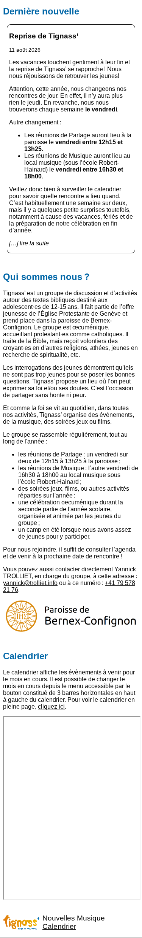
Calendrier (59, 926)
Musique (91, 918)
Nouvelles (58, 918)
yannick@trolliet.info (30, 583)
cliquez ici (51, 706)
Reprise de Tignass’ (43, 36)
